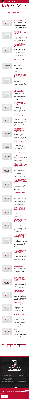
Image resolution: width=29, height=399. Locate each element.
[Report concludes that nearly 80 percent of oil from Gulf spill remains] (7, 212)
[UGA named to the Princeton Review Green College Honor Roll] (7, 268)
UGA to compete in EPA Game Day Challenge (19, 20)
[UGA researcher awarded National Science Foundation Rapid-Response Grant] (7, 225)
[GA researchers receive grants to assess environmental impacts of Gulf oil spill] (7, 198)
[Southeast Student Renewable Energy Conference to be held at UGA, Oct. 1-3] (7, 35)
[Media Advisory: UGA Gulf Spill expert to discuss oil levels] (7, 331)
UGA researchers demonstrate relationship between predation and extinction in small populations (20, 166)
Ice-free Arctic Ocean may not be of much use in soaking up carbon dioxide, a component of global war (20, 278)
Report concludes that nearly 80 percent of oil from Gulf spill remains (19, 208)
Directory (21, 375)
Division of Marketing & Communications (7, 379)
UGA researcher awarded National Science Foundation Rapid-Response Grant (20, 221)
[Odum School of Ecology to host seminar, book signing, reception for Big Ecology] (7, 184)
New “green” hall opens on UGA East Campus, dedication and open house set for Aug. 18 (20, 236)
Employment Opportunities (7, 381)
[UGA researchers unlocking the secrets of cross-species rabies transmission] (7, 255)
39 (3, 347)
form (2, 393)
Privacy (14, 382)
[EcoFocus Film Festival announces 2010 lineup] (7, 146)
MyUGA (21, 379)
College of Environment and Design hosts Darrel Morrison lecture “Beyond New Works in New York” (20, 77)
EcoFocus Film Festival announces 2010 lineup (19, 142)
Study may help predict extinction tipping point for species (20, 154)
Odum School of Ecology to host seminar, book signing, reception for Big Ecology (20, 181)
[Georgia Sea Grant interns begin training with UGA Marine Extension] (7, 50)
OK (4, 396)
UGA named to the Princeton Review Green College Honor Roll (20, 265)
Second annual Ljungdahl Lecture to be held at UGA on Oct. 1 (20, 116)
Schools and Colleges (8, 375)
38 (24, 345)
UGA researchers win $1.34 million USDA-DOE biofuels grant (20, 103)
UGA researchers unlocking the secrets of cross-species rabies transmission (20, 251)
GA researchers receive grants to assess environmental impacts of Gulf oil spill (19, 194)
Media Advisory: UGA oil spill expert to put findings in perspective (20, 291)
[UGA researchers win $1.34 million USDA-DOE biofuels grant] (7, 107)
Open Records (21, 376)
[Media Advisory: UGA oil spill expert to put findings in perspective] (7, 295)
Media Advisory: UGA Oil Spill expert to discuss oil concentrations (20, 316)
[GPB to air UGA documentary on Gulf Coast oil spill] (7, 307)
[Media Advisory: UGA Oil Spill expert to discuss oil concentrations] (7, 319)
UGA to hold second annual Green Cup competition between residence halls (19, 130)
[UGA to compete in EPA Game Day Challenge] (7, 23)
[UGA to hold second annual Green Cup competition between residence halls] (7, 134)
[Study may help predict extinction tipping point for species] (7, 156)
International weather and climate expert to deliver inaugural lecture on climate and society (20, 61)
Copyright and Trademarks (21, 381)
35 (15, 345)
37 (21, 345)
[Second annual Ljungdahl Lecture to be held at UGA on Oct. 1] (7, 120)
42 (9, 347)
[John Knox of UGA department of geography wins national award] (7, 94)
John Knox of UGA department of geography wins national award (20, 90)
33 (8, 345)
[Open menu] (26, 5)
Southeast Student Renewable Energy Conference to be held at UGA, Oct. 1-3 (20, 32)
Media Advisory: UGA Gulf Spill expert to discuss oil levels (20, 328)
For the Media (7, 376)
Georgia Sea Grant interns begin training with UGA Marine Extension (19, 45)
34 (11, 345)
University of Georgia (14, 365)
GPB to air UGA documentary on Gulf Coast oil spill (19, 304)
